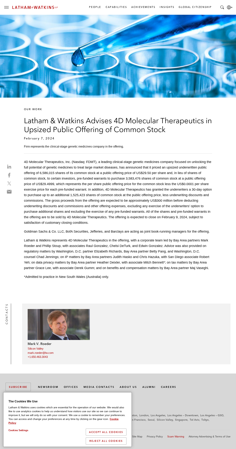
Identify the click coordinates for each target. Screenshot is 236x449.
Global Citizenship (195, 7)
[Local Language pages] (229, 7)
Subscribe (18, 387)
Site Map (137, 436)
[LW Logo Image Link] (35, 7)
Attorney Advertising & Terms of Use (209, 436)
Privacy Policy (155, 436)
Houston (132, 415)
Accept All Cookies (106, 432)
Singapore (181, 419)
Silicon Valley (36, 348)
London (144, 415)
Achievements (143, 7)
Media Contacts (99, 387)
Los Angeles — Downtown (182, 415)
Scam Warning (175, 436)
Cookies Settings (18, 430)
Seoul (151, 419)
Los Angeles (158, 415)
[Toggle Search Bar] (222, 7)
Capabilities (116, 7)
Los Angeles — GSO (211, 415)
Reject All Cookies (106, 440)
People (95, 7)
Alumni (149, 387)
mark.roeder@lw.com (41, 352)
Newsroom (48, 387)
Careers (168, 387)
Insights (167, 7)
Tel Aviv (194, 419)
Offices (71, 387)
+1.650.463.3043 (38, 356)
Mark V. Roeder (39, 344)
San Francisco (137, 419)
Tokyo (205, 419)
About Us (128, 387)
